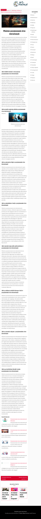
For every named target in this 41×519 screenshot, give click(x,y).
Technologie (34, 59)
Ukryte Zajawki (34, 67)
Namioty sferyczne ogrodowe (23, 478)
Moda (32, 34)
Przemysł (33, 49)
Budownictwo (34, 17)
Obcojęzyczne (34, 42)
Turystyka (33, 65)
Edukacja (33, 22)
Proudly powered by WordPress (11, 513)
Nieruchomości (34, 39)
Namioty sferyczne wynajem (6, 478)
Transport (33, 62)
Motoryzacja (34, 37)
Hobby (32, 25)
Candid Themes (32, 513)
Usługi (32, 75)
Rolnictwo (33, 52)
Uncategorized (34, 70)
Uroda (32, 72)
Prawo (32, 47)
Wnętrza (33, 77)
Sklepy (32, 54)
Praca (32, 44)
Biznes (32, 15)
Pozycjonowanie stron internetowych (19, 441)
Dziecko (33, 20)
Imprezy (33, 27)
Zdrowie (33, 80)
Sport (32, 57)
